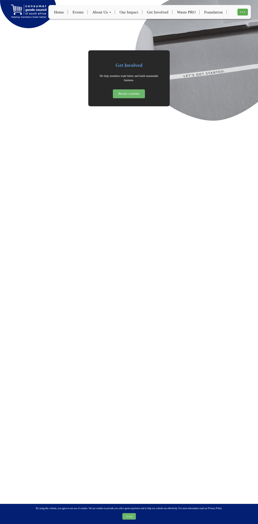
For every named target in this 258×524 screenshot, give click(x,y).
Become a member (128, 93)
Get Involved (157, 12)
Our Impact (129, 12)
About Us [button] (100, 12)
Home (59, 12)
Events (78, 12)
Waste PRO (186, 12)
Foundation (213, 12)
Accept (129, 516)
